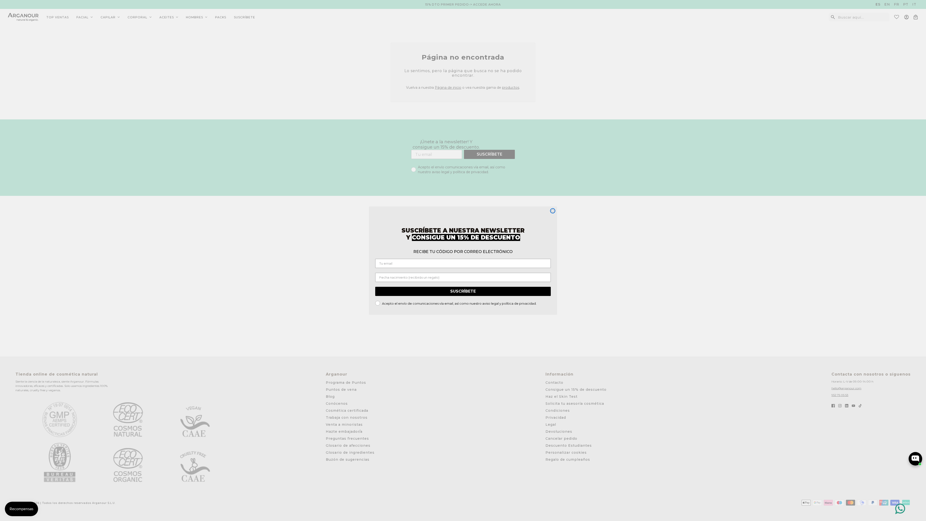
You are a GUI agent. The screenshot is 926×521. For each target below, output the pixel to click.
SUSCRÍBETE (463, 291)
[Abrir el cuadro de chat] (915, 459)
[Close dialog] (552, 210)
